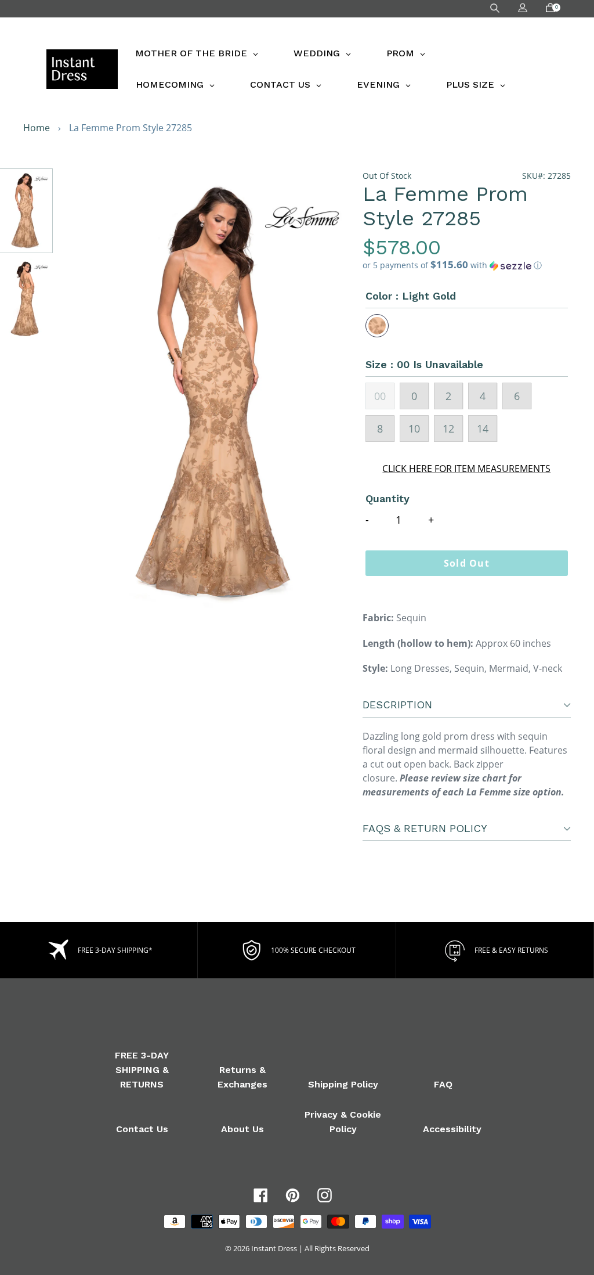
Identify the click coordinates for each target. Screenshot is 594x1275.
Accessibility (452, 1128)
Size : (424, 364)
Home (36, 127)
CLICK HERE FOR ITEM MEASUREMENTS (466, 468)
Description (397, 704)
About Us (242, 1128)
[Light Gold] (377, 325)
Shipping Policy (343, 1084)
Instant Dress (274, 1248)
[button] (467, 265)
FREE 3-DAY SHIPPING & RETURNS (142, 1070)
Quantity (387, 498)
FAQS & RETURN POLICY (425, 828)
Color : (410, 296)
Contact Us (142, 1128)
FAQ (443, 1084)
